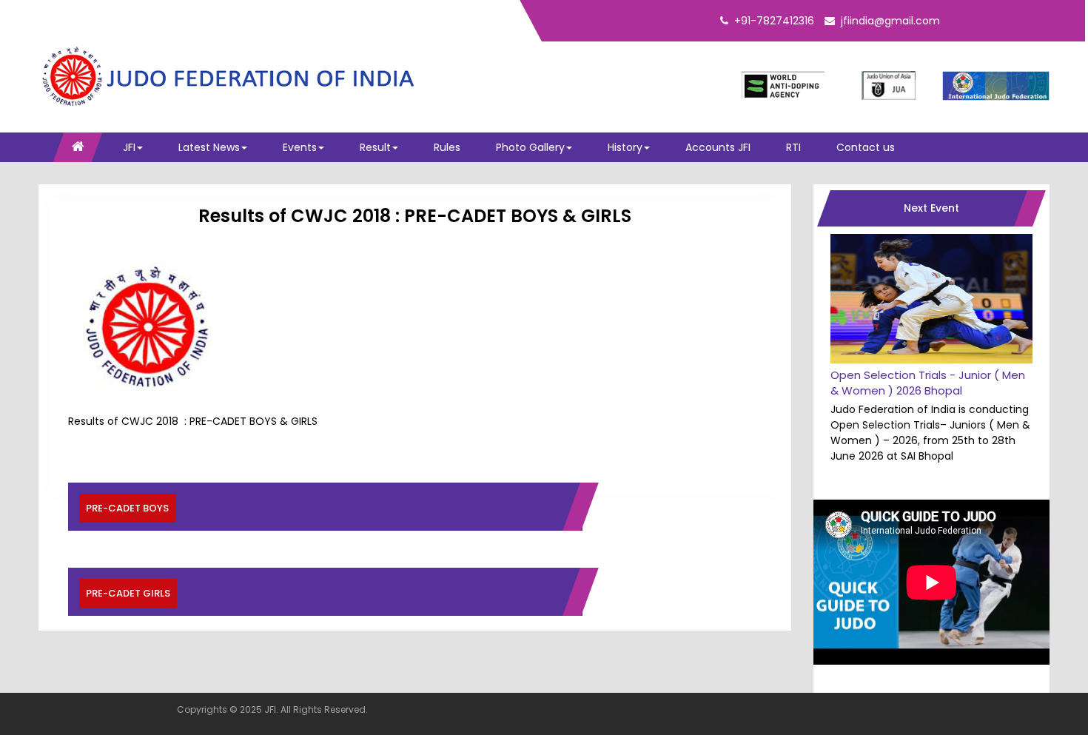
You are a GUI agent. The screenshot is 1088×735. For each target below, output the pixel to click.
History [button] (625, 147)
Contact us (865, 147)
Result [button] (375, 147)
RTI (793, 147)
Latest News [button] (209, 147)
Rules (447, 147)
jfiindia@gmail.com (890, 20)
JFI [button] (129, 147)
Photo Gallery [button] (530, 147)
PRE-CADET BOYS (127, 508)
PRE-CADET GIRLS (128, 593)
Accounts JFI (717, 147)
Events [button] (300, 147)
